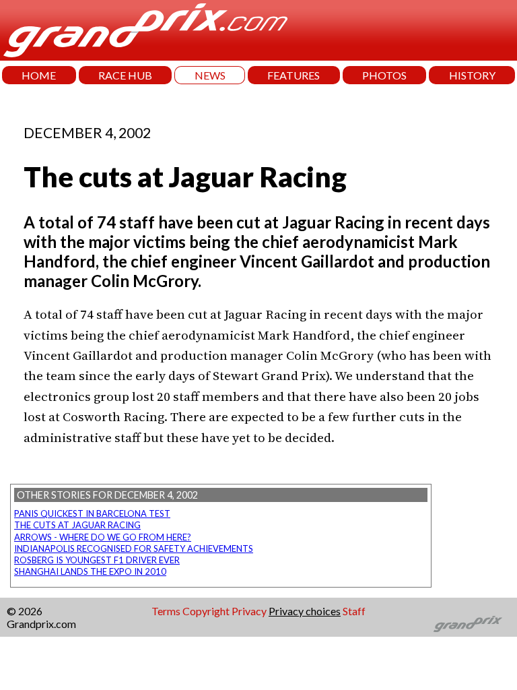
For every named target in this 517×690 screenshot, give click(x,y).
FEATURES (293, 75)
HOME (39, 75)
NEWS (210, 75)
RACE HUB (125, 75)
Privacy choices (305, 610)
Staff (354, 610)
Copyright (206, 610)
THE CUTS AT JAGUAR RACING (77, 525)
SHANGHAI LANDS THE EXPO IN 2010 (90, 571)
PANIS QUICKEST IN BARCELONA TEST (92, 513)
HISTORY (472, 75)
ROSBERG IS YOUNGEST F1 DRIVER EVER (97, 560)
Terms (165, 610)
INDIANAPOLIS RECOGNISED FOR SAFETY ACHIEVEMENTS (133, 548)
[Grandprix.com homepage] (468, 624)
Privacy (249, 610)
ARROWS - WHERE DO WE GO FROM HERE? (102, 537)
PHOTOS (384, 75)
